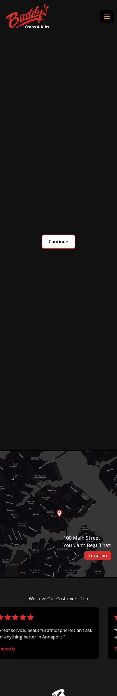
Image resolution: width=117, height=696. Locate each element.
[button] (105, 16)
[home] (27, 16)
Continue (58, 242)
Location (98, 556)
